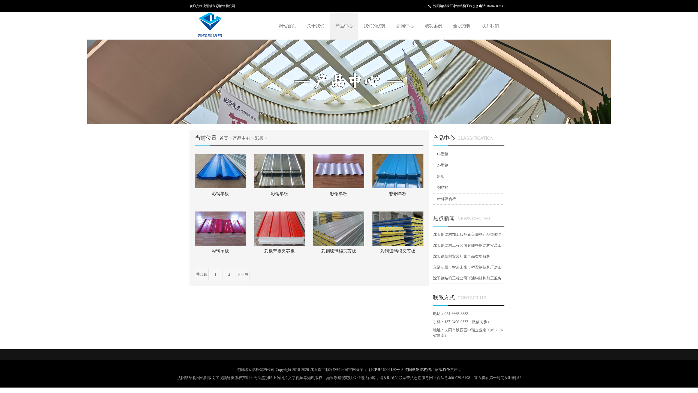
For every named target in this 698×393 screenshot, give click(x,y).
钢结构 (443, 188)
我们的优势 (375, 25)
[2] (349, 82)
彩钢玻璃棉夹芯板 (338, 251)
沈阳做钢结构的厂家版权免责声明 (433, 370)
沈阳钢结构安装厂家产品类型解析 (461, 256)
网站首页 (287, 25)
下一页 (242, 274)
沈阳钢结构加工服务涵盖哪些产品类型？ (467, 235)
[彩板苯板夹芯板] (279, 229)
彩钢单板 (220, 193)
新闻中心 (405, 25)
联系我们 (490, 25)
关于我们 (315, 25)
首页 (223, 138)
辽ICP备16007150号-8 (385, 370)
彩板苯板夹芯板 (279, 251)
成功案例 (433, 25)
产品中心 (344, 25)
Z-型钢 (443, 165)
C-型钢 (443, 154)
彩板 (259, 138)
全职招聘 (462, 25)
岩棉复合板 (446, 199)
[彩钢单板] (220, 171)
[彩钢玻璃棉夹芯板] (338, 229)
